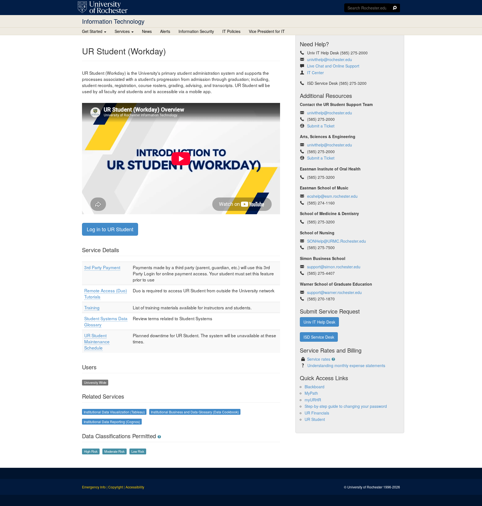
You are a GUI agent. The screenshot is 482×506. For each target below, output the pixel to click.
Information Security (196, 31)
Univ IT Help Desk (319, 322)
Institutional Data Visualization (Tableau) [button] (114, 411)
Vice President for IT (267, 31)
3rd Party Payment (102, 267)
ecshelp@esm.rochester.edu (332, 196)
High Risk (91, 451)
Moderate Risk (114, 451)
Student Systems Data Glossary (105, 321)
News (147, 31)
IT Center (315, 72)
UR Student (315, 419)
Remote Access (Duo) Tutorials (105, 293)
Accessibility (135, 487)
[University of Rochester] (102, 7)
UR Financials (317, 413)
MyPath (311, 393)
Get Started (92, 31)
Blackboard (314, 386)
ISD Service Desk (318, 337)
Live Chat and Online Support (333, 66)
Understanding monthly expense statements (346, 365)
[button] (159, 436)
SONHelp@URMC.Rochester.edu (336, 241)
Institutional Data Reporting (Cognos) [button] (112, 421)
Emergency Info (94, 487)
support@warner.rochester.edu (334, 292)
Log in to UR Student (110, 229)
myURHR (313, 400)
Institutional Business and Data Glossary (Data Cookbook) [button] (195, 411)
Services (123, 31)
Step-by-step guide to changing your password (346, 406)
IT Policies (231, 31)
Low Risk (137, 451)
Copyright (115, 487)
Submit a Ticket (320, 126)
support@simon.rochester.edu (333, 266)
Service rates (318, 359)
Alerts (165, 31)
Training (92, 307)
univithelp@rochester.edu (329, 59)
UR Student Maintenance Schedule (97, 341)
